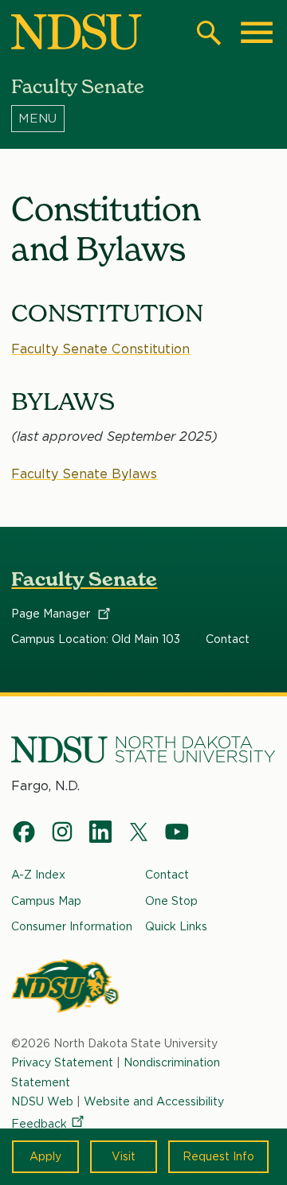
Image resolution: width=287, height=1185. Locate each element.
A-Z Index (38, 874)
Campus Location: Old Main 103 (95, 639)
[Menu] (143, 118)
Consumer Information (71, 926)
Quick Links (176, 926)
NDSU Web (42, 1101)
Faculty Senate (84, 579)
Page (52, 613)
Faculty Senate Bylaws (84, 473)
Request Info (218, 1156)
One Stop (171, 901)
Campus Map (46, 901)
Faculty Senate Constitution (100, 349)
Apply (45, 1156)
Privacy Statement (62, 1062)
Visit (124, 1156)
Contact (228, 639)
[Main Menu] (257, 33)
